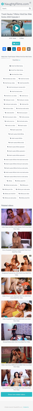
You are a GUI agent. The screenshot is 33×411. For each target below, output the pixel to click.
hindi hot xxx (24, 96)
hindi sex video (9, 108)
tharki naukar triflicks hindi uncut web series (16, 172)
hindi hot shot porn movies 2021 (16, 87)
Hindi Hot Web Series (17, 66)
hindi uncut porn (23, 113)
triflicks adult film (21, 181)
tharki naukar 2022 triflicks (17, 134)
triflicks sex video (24, 194)
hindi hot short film (24, 83)
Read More (16, 60)
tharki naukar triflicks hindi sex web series (17, 168)
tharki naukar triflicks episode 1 (17, 147)
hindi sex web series (23, 108)
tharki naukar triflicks (16, 138)
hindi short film (10, 113)
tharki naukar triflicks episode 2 (17, 151)
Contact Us (26, 407)
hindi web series (23, 121)
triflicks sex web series (10, 198)
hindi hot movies (24, 79)
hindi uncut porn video (10, 117)
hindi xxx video (11, 125)
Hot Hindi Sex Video (16, 74)
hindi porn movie (9, 100)
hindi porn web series (11, 104)
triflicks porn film (8, 189)
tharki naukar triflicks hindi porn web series (17, 164)
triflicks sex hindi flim (10, 194)
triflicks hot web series (11, 185)
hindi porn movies (24, 100)
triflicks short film (25, 198)
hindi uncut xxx (10, 121)
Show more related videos (16, 394)
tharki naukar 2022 (17, 130)
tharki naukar (23, 125)
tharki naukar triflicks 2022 (17, 142)
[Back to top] (30, 407)
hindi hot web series (16, 91)
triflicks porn (25, 185)
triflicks (10, 181)
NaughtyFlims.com (16, 4)
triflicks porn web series (23, 189)
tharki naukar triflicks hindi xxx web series (17, 176)
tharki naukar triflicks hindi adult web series (16, 159)
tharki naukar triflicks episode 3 (17, 155)
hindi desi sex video (10, 79)
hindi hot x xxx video (11, 96)
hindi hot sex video (10, 83)
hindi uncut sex (25, 117)
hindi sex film (25, 104)
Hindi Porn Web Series (17, 70)
